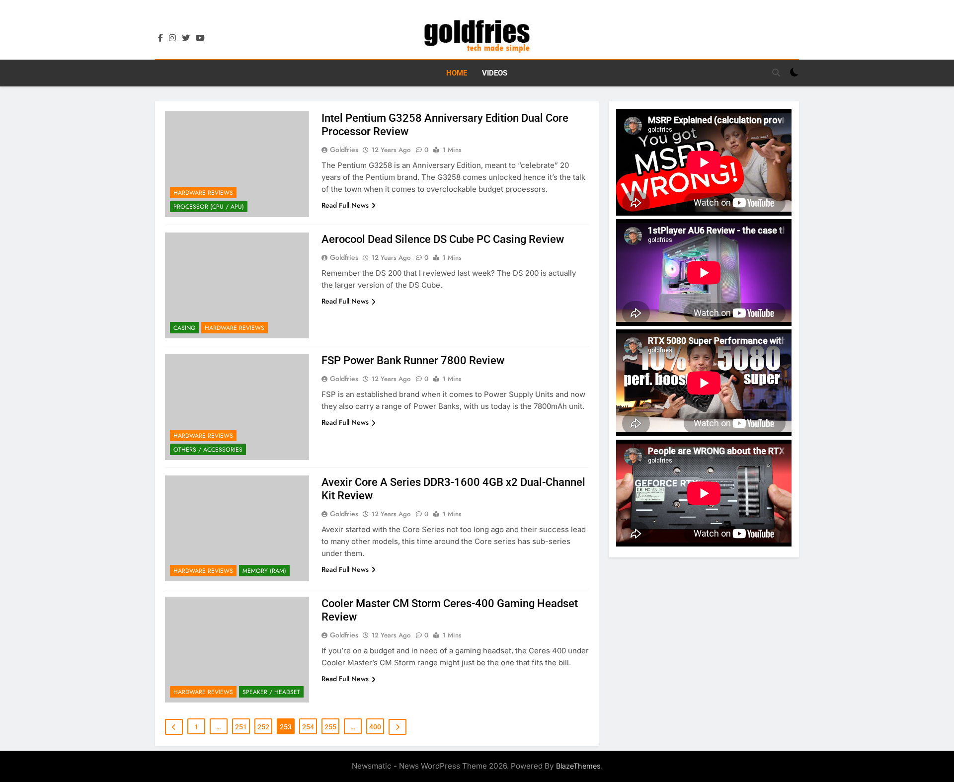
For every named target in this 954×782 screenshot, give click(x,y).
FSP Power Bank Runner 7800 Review (412, 360)
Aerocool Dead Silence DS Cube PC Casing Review (442, 239)
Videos (494, 73)
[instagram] (172, 38)
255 (330, 727)
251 (241, 727)
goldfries (344, 150)
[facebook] (160, 38)
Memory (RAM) (264, 570)
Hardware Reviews (203, 192)
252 (263, 727)
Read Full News (345, 205)
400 (375, 727)
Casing (184, 327)
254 (308, 727)
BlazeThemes (578, 766)
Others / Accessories (207, 449)
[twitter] (186, 38)
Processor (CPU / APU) (208, 206)
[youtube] (200, 38)
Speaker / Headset (271, 692)
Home (456, 73)
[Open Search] (776, 73)
